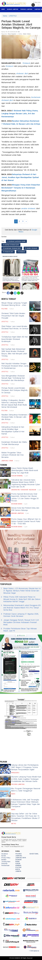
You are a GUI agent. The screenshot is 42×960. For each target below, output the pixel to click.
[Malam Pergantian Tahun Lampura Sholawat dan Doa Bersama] (35, 456)
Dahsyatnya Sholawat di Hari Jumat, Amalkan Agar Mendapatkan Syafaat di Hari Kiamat (20, 177)
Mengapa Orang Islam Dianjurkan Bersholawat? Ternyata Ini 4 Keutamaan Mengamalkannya (20, 188)
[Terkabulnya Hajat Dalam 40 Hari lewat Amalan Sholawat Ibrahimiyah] (35, 340)
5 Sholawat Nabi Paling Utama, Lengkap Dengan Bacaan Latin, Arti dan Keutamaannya (19, 113)
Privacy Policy (5, 858)
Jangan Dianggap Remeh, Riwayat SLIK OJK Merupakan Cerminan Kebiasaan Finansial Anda (20, 622)
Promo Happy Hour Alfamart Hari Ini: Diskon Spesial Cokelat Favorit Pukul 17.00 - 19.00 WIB (26, 521)
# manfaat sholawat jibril (11, 245)
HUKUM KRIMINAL (18, 865)
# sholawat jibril (8, 252)
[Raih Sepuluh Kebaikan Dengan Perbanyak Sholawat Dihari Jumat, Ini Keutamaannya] (35, 367)
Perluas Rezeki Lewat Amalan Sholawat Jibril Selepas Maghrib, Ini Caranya (14, 390)
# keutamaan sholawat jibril (12, 248)
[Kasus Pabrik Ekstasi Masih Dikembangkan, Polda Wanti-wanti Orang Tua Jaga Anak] (5, 472)
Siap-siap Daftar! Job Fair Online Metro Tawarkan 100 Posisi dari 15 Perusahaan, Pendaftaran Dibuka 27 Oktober (25, 817)
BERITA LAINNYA (18, 870)
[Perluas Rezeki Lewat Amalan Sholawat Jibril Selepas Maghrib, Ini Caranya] (35, 392)
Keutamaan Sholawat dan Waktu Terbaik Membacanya (14, 443)
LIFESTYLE (13, 16)
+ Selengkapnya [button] (34, 951)
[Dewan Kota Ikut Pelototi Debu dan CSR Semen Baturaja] (5, 512)
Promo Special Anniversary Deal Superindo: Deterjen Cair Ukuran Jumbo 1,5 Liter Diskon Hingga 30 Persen (24, 497)
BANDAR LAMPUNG (12, 9)
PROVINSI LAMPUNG (26, 9)
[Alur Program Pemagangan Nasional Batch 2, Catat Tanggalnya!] (5, 792)
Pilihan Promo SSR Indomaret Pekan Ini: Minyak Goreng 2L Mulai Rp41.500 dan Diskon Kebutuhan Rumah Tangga (20, 599)
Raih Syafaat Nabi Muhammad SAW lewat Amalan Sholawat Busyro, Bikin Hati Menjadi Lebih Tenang (14, 352)
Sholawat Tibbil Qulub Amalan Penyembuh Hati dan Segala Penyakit (13, 315)
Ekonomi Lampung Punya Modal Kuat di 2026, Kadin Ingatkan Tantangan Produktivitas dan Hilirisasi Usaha (26, 779)
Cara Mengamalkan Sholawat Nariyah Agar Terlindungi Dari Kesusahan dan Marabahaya (13, 378)
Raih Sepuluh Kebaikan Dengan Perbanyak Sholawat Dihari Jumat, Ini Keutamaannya (15, 365)
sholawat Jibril (22, 73)
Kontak (3, 856)
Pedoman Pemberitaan (5, 865)
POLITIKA (18, 867)
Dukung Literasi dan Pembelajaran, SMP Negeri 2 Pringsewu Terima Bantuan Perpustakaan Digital (25, 767)
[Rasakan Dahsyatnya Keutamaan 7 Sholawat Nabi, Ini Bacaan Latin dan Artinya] (35, 418)
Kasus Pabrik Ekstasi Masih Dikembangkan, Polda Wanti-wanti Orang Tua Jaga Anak (24, 470)
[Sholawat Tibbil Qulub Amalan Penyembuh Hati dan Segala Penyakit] (35, 317)
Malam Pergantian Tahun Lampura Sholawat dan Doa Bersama (12, 455)
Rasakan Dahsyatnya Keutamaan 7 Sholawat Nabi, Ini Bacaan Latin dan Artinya (15, 417)
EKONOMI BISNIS (18, 861)
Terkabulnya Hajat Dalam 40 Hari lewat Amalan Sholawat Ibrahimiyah (14, 339)
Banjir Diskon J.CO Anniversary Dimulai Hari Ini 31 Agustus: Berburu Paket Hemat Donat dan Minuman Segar (21, 590)
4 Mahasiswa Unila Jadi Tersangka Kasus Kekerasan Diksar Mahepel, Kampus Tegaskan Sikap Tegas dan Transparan (25, 803)
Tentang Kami (5, 862)
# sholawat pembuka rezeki (16, 241)
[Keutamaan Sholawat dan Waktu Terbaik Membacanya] (35, 445)
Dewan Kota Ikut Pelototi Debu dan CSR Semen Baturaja (25, 509)
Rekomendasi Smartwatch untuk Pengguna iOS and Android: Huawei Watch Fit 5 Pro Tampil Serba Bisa (21, 607)
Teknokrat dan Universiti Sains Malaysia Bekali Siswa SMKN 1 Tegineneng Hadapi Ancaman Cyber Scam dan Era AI (25, 483)
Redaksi (3, 860)
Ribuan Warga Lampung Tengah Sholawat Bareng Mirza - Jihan (14, 304)
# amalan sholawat (31, 248)
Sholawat (26, 63)
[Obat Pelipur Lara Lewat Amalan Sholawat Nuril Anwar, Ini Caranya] (35, 329)
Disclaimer (4, 854)
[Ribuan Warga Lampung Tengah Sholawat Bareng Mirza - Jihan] (35, 306)
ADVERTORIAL (34, 854)
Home (5, 16)
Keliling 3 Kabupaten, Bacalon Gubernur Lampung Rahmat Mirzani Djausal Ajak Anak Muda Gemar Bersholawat (14, 403)
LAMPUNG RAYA (20, 858)
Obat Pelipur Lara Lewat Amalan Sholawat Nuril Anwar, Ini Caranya (14, 327)
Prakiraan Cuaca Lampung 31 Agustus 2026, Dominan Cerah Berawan (20, 615)
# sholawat (21, 252)
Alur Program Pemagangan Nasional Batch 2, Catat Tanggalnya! (25, 789)
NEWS (3, 9)
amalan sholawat (28, 208)
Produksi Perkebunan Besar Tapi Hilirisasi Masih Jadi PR (19, 630)
